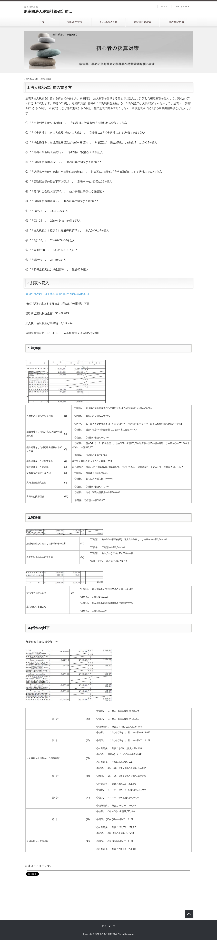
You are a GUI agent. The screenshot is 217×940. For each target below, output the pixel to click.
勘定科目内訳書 (142, 22)
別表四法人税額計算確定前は (48, 11)
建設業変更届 (176, 22)
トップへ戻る (189, 914)
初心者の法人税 (108, 22)
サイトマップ (182, 6)
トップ (41, 22)
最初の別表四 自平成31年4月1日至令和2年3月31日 (57, 294)
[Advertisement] (65, 888)
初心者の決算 (74, 22)
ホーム (164, 6)
